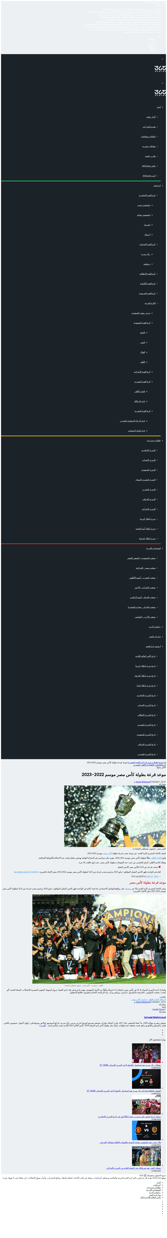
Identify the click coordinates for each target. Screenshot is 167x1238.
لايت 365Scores (149, 176)
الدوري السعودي (148, 470)
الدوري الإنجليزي (148, 450)
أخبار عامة (151, 117)
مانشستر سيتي (143, 205)
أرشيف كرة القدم (153, 646)
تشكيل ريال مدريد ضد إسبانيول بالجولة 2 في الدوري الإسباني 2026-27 (131, 9)
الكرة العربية (150, 303)
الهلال (142, 352)
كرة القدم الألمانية (148, 284)
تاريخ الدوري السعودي (146, 735)
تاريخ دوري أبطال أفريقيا (145, 676)
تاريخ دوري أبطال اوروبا (145, 666)
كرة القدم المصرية (142, 382)
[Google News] (159, 1009)
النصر (142, 342)
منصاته (128, 889)
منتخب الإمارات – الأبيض (145, 587)
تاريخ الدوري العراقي (147, 744)
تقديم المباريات (149, 127)
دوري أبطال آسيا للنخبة (146, 529)
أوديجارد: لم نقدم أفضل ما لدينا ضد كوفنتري (142, 32)
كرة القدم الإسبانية (148, 244)
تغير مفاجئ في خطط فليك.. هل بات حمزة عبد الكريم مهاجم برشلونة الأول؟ (128, 22)
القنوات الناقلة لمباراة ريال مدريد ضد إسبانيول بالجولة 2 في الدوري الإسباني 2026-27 (125, 12)
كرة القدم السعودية (142, 323)
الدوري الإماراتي (149, 509)
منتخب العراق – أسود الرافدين (143, 597)
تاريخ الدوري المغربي (147, 754)
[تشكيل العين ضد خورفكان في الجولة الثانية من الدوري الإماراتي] (146, 1165)
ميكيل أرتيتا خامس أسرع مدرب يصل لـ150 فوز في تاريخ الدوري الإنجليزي (129, 14)
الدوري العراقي (149, 499)
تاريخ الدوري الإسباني (147, 705)
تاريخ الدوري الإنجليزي (146, 695)
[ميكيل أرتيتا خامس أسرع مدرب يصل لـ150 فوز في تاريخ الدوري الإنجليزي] (146, 1114)
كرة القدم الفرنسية (147, 293)
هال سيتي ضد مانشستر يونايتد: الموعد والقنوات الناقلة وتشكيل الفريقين (130, 17)
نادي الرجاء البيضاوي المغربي (132, 421)
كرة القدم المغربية (142, 411)
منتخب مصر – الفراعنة (146, 568)
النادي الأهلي (139, 391)
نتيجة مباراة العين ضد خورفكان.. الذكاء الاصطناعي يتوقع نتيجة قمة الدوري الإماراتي (125, 29)
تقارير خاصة (150, 156)
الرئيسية (162, 762)
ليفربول (147, 225)
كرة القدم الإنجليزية (147, 195)
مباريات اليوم (155, 636)
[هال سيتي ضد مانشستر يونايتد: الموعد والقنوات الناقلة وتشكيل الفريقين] (146, 1139)
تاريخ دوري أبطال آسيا (146, 685)
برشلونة (147, 264)
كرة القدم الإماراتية (142, 372)
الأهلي (142, 362)
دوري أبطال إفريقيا (147, 538)
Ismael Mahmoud (143, 782)
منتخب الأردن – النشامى (145, 617)
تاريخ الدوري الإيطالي (147, 715)
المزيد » (42, 1025)
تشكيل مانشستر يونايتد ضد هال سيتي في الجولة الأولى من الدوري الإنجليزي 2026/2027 (124, 27)
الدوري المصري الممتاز (146, 480)
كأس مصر (107, 853)
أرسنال (147, 234)
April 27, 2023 (152, 876)
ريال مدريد (145, 254)
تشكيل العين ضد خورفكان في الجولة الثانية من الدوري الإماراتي (133, 19)
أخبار (159, 107)
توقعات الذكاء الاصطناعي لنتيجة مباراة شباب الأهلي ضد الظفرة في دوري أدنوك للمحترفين (122, 24)
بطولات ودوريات (154, 440)
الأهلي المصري (139, 765)
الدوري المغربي (149, 489)
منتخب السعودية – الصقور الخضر (141, 558)
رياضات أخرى (155, 627)
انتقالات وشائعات (148, 136)
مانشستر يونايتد (143, 215)
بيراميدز (144, 999)
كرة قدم (157, 185)
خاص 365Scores (149, 166)
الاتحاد (142, 333)
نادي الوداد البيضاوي (136, 431)
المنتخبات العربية (153, 548)
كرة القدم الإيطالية (148, 274)
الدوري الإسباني (149, 460)
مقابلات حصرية (149, 146)
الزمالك (163, 765)
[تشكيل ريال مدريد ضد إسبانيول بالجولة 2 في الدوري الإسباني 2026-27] (146, 1062)
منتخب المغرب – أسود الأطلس (142, 578)
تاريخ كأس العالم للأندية (145, 656)
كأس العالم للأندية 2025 (151, 1197)
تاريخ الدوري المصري (146, 725)
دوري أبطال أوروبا (148, 519)
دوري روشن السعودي (141, 313)
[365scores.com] (160, 71)
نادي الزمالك (139, 401)
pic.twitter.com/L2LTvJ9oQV (26, 872)
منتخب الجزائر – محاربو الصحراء (142, 607)
